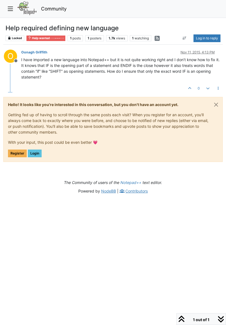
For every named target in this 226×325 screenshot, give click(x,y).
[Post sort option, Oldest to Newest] (184, 38)
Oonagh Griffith (34, 52)
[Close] (216, 104)
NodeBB (108, 191)
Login (34, 153)
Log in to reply (207, 38)
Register (17, 153)
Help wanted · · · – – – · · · (47, 38)
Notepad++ (130, 182)
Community (54, 9)
